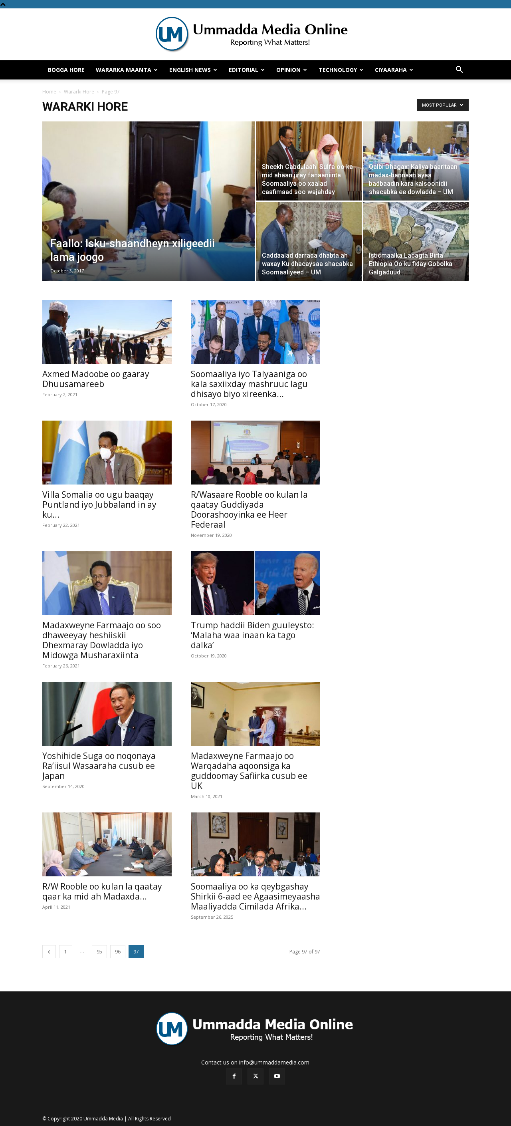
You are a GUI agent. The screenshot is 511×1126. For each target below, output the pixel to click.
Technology (338, 69)
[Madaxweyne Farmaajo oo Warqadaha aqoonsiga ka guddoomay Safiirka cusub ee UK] (255, 714)
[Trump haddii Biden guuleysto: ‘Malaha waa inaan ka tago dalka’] (255, 583)
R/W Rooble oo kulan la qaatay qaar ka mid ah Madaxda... (102, 891)
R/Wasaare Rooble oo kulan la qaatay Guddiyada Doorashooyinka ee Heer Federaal (249, 509)
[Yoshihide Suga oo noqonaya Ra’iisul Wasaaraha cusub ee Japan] (107, 714)
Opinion (288, 69)
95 (99, 951)
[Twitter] (255, 1076)
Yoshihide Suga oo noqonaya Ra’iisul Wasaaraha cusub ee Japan (99, 765)
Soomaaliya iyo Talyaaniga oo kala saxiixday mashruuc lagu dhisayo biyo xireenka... (249, 383)
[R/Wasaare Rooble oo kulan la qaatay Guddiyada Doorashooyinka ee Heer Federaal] (255, 453)
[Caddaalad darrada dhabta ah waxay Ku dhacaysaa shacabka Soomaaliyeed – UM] (309, 241)
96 (118, 951)
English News (190, 69)
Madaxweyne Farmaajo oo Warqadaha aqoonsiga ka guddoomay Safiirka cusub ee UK (249, 770)
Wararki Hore (79, 91)
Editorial (243, 69)
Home (49, 91)
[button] (459, 70)
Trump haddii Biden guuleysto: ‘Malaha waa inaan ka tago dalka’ (252, 635)
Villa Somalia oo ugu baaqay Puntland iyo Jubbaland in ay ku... (99, 504)
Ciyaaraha (391, 69)
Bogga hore (66, 69)
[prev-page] (49, 951)
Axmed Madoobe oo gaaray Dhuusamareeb (95, 378)
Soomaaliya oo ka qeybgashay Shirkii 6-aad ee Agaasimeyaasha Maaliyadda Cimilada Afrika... (255, 896)
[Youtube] (277, 1076)
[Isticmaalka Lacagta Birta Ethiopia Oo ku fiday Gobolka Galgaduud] (416, 241)
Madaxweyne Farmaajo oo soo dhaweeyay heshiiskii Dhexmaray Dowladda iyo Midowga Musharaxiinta (101, 640)
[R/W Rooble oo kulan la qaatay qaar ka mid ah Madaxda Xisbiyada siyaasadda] (107, 844)
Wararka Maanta (123, 69)
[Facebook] (234, 1076)
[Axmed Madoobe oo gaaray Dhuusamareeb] (107, 332)
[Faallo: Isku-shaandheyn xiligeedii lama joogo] (148, 213)
